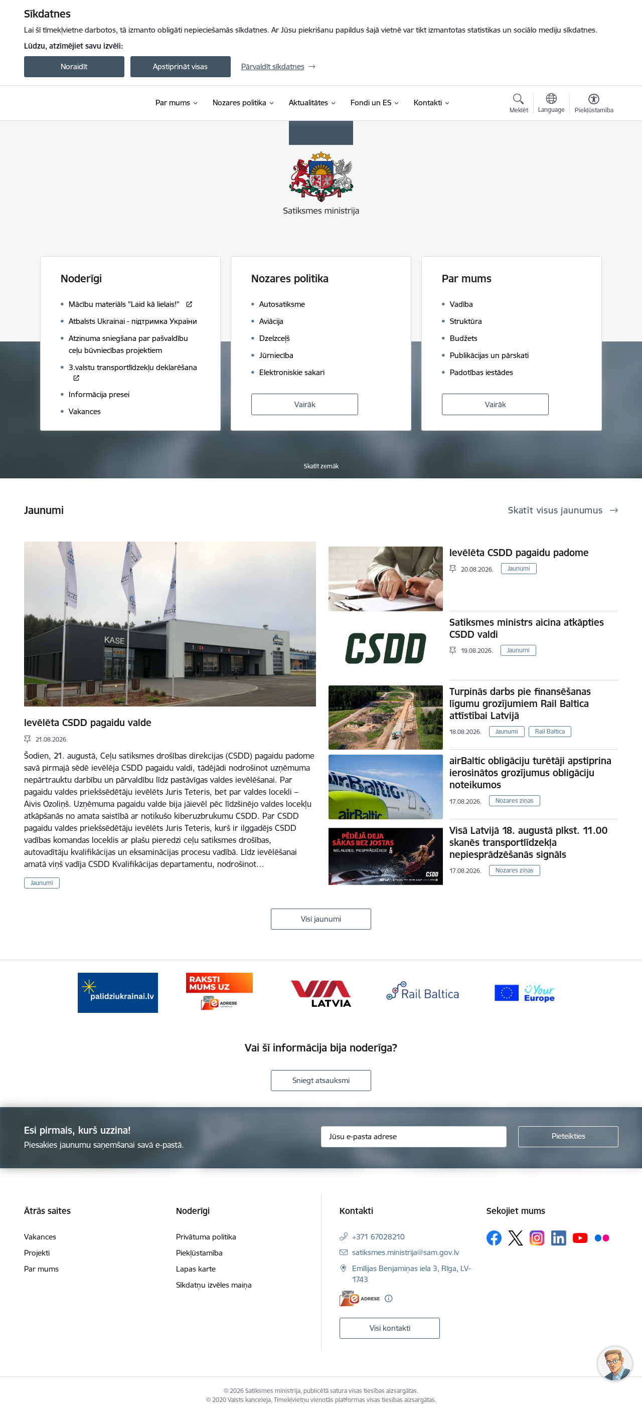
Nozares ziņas (515, 800)
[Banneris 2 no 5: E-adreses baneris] (219, 992)
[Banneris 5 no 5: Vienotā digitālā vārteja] (524, 992)
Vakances (40, 1237)
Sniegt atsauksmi (321, 1080)
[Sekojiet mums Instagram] (537, 1237)
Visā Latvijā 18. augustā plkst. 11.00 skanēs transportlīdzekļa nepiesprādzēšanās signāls (528, 842)
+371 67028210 (378, 1237)
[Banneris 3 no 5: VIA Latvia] (321, 992)
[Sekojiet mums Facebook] (494, 1238)
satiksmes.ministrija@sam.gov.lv (405, 1252)
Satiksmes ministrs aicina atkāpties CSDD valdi (526, 628)
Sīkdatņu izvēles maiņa (214, 1285)
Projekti (37, 1253)
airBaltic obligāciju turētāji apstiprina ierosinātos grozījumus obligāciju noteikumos (530, 773)
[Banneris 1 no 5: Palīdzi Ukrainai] (118, 992)
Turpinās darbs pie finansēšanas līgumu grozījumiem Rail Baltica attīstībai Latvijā (520, 703)
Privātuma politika (206, 1237)
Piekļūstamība (199, 1253)
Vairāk (304, 404)
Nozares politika (290, 278)
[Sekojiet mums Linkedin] (558, 1238)
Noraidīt (74, 66)
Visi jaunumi (321, 919)
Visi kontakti (390, 1328)
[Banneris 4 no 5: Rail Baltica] (423, 992)
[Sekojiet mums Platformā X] (515, 1238)
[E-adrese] (360, 1298)
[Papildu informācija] (388, 1298)
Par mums (467, 278)
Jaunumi (42, 883)
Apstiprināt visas (180, 66)
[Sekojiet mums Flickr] (601, 1237)
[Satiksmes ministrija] (80, 103)
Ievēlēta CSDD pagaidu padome (519, 553)
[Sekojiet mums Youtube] (580, 1237)
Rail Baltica (550, 731)
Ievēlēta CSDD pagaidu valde (87, 723)
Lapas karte (196, 1269)
